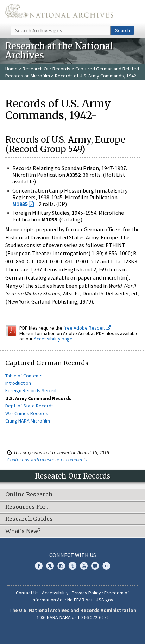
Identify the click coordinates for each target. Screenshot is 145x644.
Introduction (18, 383)
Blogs (95, 566)
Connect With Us (72, 554)
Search (122, 30)
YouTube (84, 566)
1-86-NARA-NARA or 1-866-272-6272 (73, 617)
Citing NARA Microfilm (27, 421)
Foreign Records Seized (30, 390)
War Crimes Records (26, 413)
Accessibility (55, 592)
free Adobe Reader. (84, 328)
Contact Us (27, 592)
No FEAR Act (80, 599)
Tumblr (72, 566)
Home (11, 68)
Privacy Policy (86, 592)
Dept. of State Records (29, 405)
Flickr (106, 566)
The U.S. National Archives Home (59, 12)
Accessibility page (53, 339)
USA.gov (104, 599)
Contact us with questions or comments (47, 459)
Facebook (38, 566)
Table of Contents (24, 376)
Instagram (61, 566)
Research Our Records (46, 68)
